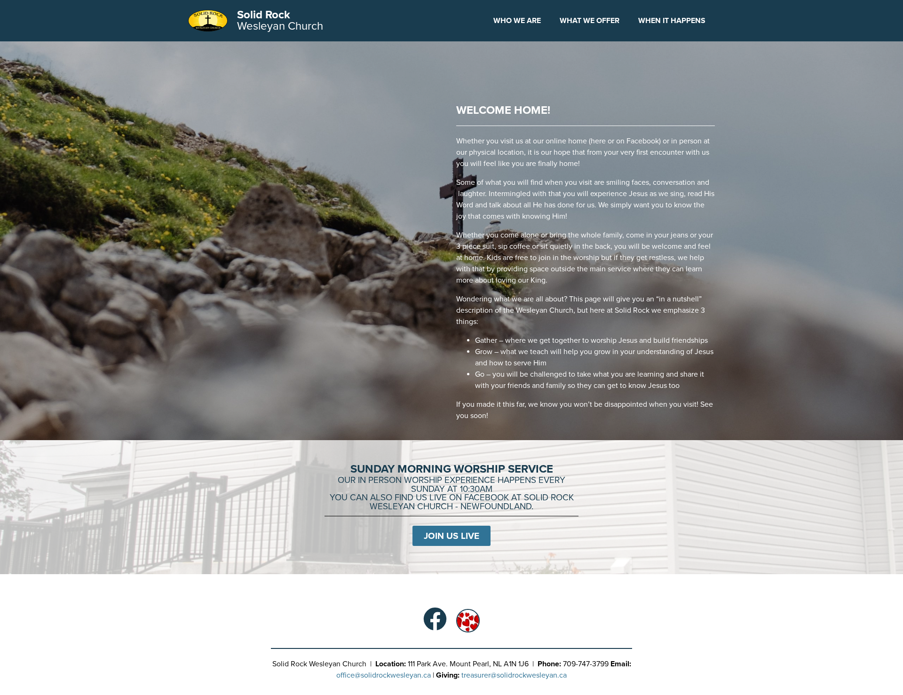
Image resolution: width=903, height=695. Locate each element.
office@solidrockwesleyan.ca (383, 675)
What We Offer (589, 20)
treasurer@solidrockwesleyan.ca (514, 675)
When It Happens (671, 20)
